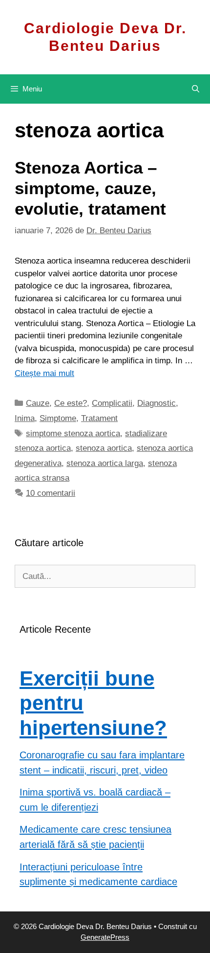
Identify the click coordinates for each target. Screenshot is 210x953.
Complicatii (112, 403)
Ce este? (70, 403)
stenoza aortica (104, 448)
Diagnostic (156, 403)
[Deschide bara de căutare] (195, 89)
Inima (25, 418)
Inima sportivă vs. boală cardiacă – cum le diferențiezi (95, 800)
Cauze (37, 403)
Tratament (99, 418)
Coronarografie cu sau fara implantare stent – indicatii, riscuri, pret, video (102, 763)
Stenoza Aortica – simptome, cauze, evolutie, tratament (90, 188)
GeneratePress (105, 937)
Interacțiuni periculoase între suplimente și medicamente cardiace (98, 874)
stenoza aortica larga (104, 463)
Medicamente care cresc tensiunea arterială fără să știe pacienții (95, 837)
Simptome (58, 418)
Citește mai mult (44, 373)
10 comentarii (50, 493)
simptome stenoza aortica (73, 433)
